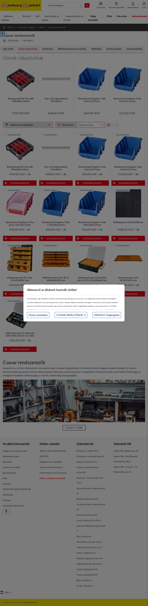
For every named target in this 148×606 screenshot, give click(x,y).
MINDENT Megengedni (106, 315)
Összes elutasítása (38, 315)
